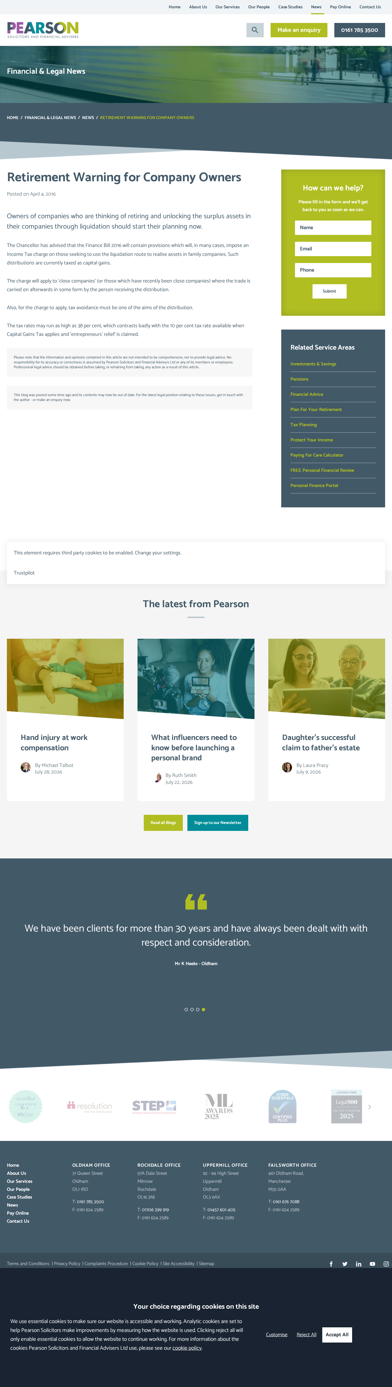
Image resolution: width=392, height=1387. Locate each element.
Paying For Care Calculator (317, 455)
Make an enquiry (299, 30)
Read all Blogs (163, 822)
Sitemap (206, 1264)
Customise (277, 1335)
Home (175, 7)
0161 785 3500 (359, 30)
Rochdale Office (159, 1165)
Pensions (299, 379)
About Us (198, 7)
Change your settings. (158, 553)
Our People (259, 7)
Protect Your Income (311, 440)
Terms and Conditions (28, 1264)
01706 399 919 (155, 1210)
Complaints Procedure (106, 1264)
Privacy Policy (67, 1264)
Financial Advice (306, 394)
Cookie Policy (145, 1264)
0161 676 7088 (286, 1202)
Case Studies (290, 7)
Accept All (337, 1335)
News (316, 7)
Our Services (228, 7)
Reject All (307, 1335)
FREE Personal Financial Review (322, 470)
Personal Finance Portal (314, 486)
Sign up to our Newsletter (217, 822)
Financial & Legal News (50, 117)
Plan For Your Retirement (316, 410)
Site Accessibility (178, 1264)
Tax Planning (303, 425)
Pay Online (340, 7)
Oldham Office (91, 1165)
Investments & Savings (313, 364)
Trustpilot (24, 573)
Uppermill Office (225, 1165)
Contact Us (370, 7)
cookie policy (187, 1348)
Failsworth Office (292, 1165)
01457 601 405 (221, 1210)
